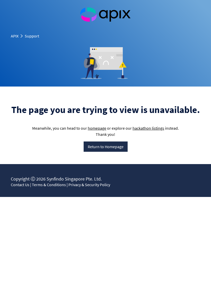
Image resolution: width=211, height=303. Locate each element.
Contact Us (20, 184)
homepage (97, 128)
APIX (15, 36)
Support (32, 36)
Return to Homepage (106, 146)
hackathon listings (148, 128)
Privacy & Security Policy (89, 184)
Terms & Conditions (49, 184)
